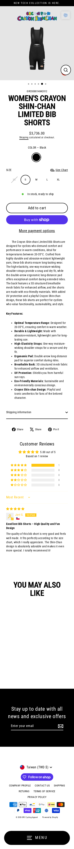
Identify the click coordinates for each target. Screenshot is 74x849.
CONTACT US (42, 785)
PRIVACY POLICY (37, 797)
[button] (19, 465)
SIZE (37, 170)
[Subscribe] (60, 726)
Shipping (24, 137)
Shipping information (18, 412)
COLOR (37, 147)
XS (14, 179)
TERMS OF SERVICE (44, 791)
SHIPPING (59, 785)
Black (36, 157)
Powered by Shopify (50, 817)
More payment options (37, 230)
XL (58, 179)
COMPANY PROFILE (20, 785)
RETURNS (24, 791)
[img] (15, 509)
